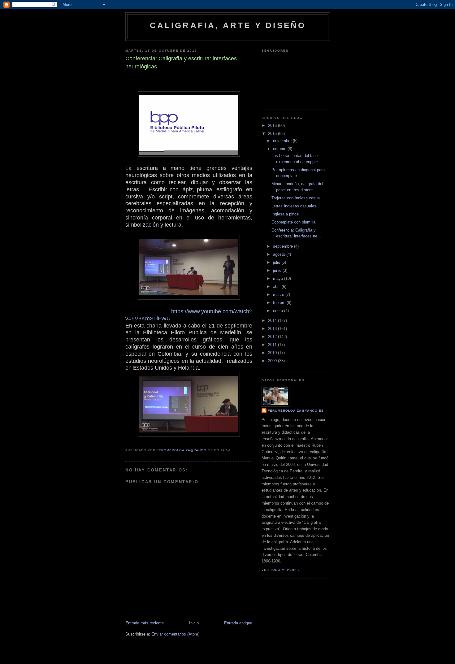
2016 (273, 125)
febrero (280, 302)
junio (278, 270)
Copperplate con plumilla (293, 222)
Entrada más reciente (144, 623)
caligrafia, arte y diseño (228, 25)
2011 (273, 344)
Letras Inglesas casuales (293, 206)
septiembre (283, 246)
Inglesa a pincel (285, 214)
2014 (273, 320)
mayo (278, 278)
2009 (273, 360)
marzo (279, 294)
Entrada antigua (238, 623)
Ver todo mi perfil (281, 569)
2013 (273, 328)
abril (277, 286)
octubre (280, 148)
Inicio (194, 623)
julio (277, 262)
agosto (279, 254)
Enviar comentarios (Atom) (175, 634)
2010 (273, 352)
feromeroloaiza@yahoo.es (296, 410)
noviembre (283, 140)
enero (278, 310)
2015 (273, 133)
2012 (273, 336)
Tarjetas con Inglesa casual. (296, 198)
